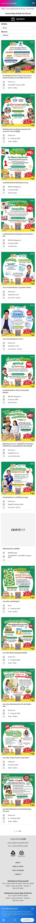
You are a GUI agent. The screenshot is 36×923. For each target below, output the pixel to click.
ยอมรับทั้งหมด (27, 920)
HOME (3, 9)
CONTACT (18, 874)
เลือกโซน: (4, 24)
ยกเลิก (14, 920)
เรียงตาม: (4, 32)
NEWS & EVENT (18, 866)
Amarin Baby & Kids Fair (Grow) (15, 9)
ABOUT (18, 862)
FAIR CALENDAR (18, 870)
